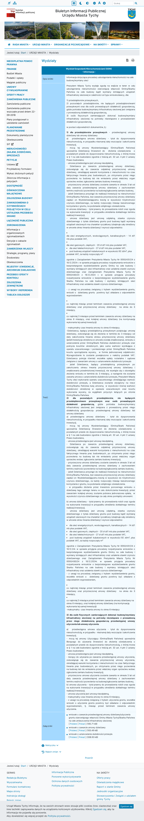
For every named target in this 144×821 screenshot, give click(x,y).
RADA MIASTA (21, 44)
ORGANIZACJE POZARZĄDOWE (72, 44)
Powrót (89, 757)
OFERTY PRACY (15, 94)
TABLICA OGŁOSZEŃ (18, 294)
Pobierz (73, 724)
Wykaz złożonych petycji (20, 173)
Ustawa (22, 164)
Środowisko (13, 257)
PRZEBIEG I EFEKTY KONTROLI (17, 276)
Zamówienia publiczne (19, 103)
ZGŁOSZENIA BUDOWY (20, 198)
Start (23, 52)
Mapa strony (13, 791)
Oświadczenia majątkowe (110, 782)
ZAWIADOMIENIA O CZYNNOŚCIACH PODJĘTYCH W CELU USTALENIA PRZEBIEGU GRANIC (20, 209)
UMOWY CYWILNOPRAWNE (17, 88)
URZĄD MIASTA (41, 44)
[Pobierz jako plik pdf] (127, 60)
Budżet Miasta (14, 73)
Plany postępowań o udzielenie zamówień (18, 121)
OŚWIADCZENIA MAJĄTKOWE (16, 192)
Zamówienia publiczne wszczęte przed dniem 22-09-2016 (21, 111)
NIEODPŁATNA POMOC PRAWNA (19, 63)
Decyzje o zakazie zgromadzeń (16, 242)
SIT (22, 144)
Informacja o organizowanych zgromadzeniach (15, 233)
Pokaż (82, 724)
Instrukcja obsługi (16, 795)
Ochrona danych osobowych (67, 781)
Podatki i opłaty (15, 78)
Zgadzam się (126, 806)
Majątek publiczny (16, 82)
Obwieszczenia (15, 139)
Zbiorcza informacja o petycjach (18, 179)
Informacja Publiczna (63, 772)
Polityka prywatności (63, 785)
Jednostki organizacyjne (110, 791)
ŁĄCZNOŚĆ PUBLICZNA (20, 220)
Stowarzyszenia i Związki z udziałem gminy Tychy (116, 797)
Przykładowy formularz (19, 168)
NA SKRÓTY (100, 44)
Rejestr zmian (14, 800)
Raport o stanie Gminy (109, 786)
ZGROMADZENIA (16, 225)
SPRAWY (116, 44)
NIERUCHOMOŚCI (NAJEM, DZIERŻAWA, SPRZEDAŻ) (19, 152)
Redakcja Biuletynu (17, 777)
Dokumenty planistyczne (20, 135)
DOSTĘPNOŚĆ (15, 185)
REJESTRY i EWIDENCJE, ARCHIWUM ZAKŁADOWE (21, 268)
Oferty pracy (103, 777)
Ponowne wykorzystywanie (66, 776)
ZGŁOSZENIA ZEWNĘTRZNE (15, 284)
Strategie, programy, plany (21, 253)
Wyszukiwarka (14, 782)
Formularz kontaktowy (19, 786)
